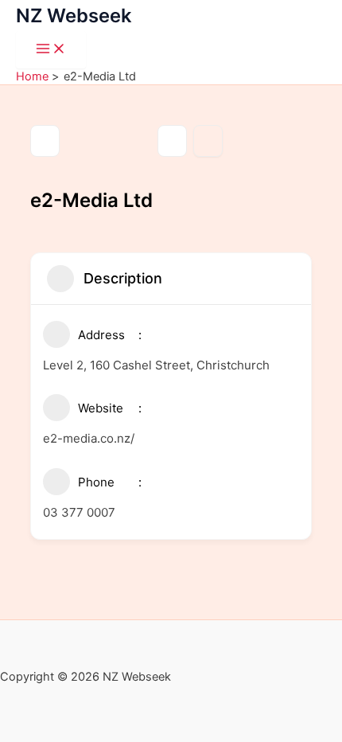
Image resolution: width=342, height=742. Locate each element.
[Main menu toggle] (51, 49)
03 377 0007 (79, 512)
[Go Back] (45, 141)
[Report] (208, 141)
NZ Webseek (73, 15)
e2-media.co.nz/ (88, 438)
